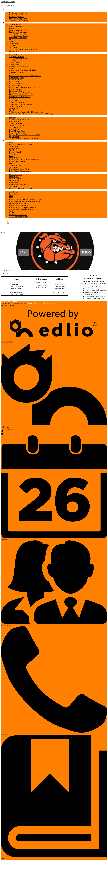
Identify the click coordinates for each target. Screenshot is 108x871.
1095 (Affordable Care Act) (18, 59)
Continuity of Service (16, 72)
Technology (13, 45)
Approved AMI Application (18, 66)
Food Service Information (17, 161)
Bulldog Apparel (14, 121)
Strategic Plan (13, 108)
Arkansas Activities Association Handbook (23, 139)
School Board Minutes (16, 102)
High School (13, 182)
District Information (15, 152)
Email (11, 196)
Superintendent (14, 43)
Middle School (14, 180)
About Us (4, 270)
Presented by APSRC (8, 305)
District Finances (14, 81)
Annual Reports (14, 62)
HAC (11, 156)
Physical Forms (14, 137)
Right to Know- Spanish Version (20, 171)
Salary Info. (13, 100)
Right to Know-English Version (19, 169)
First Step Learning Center (18, 19)
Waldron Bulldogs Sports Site (19, 119)
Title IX (11, 110)
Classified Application (21, 36)
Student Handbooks (15, 106)
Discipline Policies (15, 79)
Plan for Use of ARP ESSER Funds (21, 95)
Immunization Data (15, 91)
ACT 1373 (13, 60)
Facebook (2, 431)
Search (6, 224)
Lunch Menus (14, 158)
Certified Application (20, 34)
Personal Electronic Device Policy (20, 93)
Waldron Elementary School (18, 13)
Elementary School (15, 179)
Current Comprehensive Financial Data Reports (25, 76)
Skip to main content (8, 2)
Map (10, 40)
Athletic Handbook (15, 123)
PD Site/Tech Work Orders (18, 203)
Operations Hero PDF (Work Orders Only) (23, 207)
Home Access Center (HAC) (18, 184)
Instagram (2, 434)
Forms (11, 198)
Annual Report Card (16, 64)
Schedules (12, 118)
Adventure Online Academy (18, 20)
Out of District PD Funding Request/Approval (24, 201)
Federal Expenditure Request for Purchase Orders (25, 199)
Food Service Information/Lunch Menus (22, 87)
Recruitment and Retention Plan (19, 97)
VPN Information (15, 213)
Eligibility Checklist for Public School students (24, 135)
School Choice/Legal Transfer (19, 30)
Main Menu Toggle (7, 5)
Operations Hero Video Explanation (21, 209)
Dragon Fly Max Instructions (19, 133)
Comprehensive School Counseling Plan (22, 70)
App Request (13, 192)
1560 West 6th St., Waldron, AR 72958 (14, 304)
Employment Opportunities (18, 32)
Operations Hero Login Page (18, 205)
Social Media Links (15, 127)
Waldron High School (16, 17)
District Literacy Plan (16, 83)
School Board (13, 41)
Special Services (14, 51)
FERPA (12, 163)
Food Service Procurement (18, 38)
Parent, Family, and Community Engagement (24, 159)
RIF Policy (13, 99)
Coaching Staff (14, 129)
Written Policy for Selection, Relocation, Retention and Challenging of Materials (36, 114)
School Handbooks (15, 165)
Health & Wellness (15, 89)
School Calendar (14, 24)
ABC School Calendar (16, 26)
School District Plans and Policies (20, 104)
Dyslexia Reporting (15, 85)
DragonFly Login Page (17, 131)
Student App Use (15, 146)
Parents (11, 142)
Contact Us (13, 28)
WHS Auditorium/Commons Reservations (23, 49)
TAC (11, 211)
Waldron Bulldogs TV (16, 125)
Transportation (14, 47)
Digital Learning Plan (16, 78)
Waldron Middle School (17, 15)
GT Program (13, 154)
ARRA (11, 68)
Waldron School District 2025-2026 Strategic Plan (26, 112)
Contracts (12, 74)
